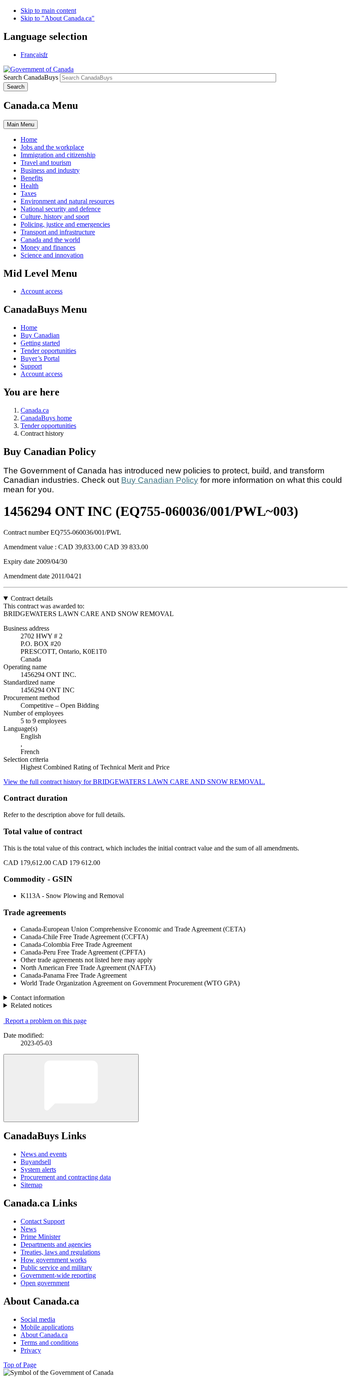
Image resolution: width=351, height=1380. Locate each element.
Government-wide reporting (58, 1275)
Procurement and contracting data (66, 1177)
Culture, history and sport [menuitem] (55, 216)
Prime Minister (40, 1236)
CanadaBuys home (46, 418)
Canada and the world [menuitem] (50, 239)
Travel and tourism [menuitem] (46, 162)
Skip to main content (48, 10)
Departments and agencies (56, 1244)
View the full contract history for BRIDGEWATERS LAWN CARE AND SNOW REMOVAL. (134, 781)
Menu (20, 124)
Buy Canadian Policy (159, 480)
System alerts (38, 1169)
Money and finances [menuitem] (48, 247)
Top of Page (19, 1364)
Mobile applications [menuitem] (47, 1327)
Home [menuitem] (29, 139)
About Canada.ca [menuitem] (44, 1334)
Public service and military (56, 1267)
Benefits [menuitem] (32, 178)
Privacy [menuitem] (31, 1350)
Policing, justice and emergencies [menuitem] (65, 224)
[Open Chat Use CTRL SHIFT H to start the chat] (71, 1088)
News (28, 1229)
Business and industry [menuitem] (50, 170)
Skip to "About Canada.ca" (58, 18)
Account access (41, 291)
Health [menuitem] (30, 185)
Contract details (32, 598)
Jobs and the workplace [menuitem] (52, 147)
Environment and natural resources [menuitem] (67, 201)
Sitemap (31, 1184)
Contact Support (43, 1221)
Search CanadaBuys (30, 77)
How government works (53, 1259)
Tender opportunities (48, 350)
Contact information (38, 997)
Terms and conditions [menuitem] (49, 1342)
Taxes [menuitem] (28, 193)
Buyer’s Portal (40, 358)
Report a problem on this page (45, 1020)
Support (31, 366)
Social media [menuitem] (38, 1319)
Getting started (40, 343)
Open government (45, 1283)
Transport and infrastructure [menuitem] (58, 232)
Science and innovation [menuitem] (52, 255)
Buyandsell (36, 1161)
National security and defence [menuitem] (61, 209)
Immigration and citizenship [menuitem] (58, 155)
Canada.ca (35, 410)
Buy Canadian (40, 335)
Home (29, 327)
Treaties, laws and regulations (60, 1252)
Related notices (31, 1005)
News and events (44, 1154)
